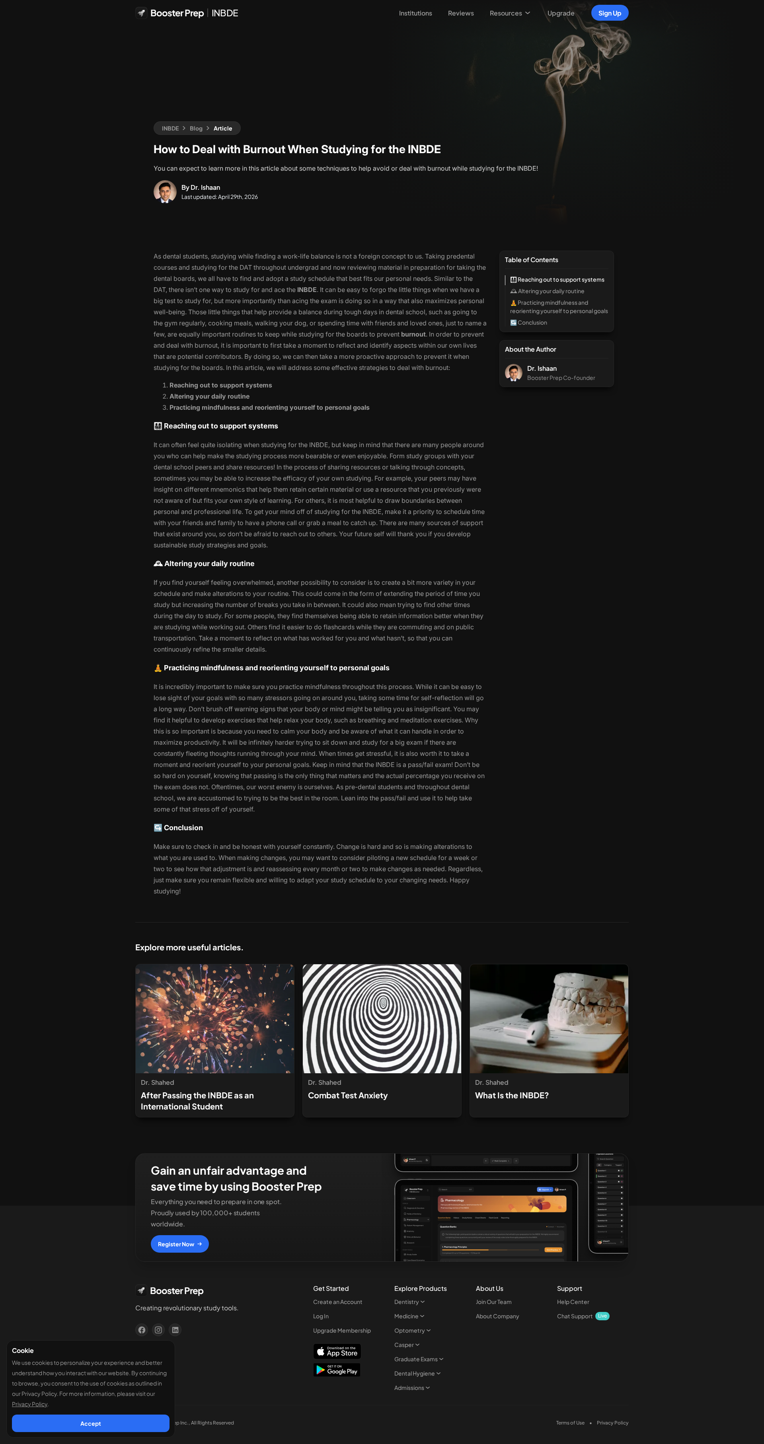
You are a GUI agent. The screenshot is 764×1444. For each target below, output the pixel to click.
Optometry (409, 1330)
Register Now (176, 1243)
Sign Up (610, 13)
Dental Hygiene (414, 1373)
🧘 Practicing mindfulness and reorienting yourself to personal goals (559, 306)
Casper (404, 1344)
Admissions (409, 1387)
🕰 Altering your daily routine (547, 290)
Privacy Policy (29, 1403)
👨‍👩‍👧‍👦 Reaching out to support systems (557, 279)
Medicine (406, 1315)
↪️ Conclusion (528, 322)
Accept (90, 1423)
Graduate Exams (416, 1358)
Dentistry (406, 1301)
